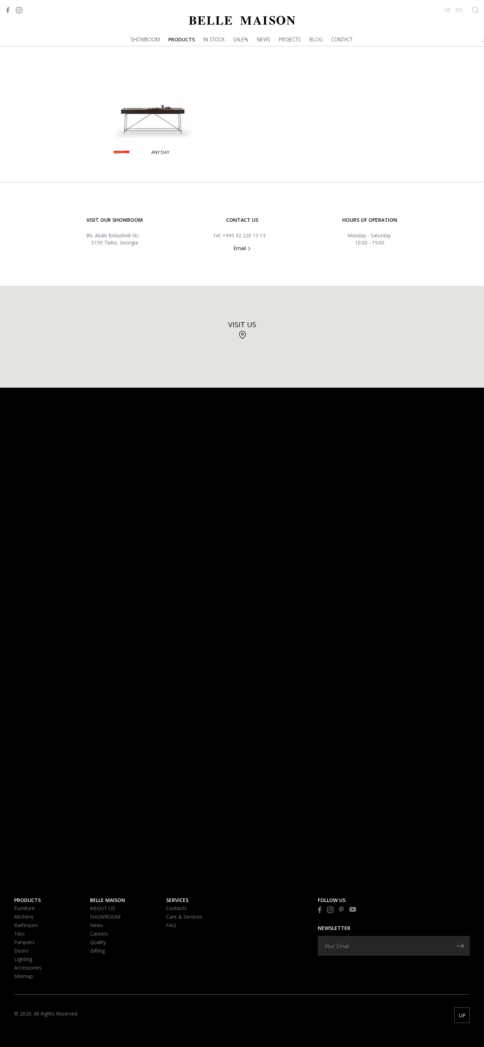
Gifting (97, 950)
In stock (214, 39)
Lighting (23, 959)
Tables (22, 71)
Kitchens (24, 916)
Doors (21, 950)
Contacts (176, 908)
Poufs (22, 130)
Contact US (242, 219)
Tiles (19, 933)
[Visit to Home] (242, 20)
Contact (342, 39)
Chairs (22, 81)
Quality (98, 942)
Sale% (240, 39)
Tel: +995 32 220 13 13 (239, 235)
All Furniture (31, 150)
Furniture (24, 908)
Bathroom (26, 925)
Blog (315, 39)
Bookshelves (31, 111)
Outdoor (26, 140)
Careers (99, 933)
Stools (23, 91)
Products (181, 39)
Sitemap (23, 976)
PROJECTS (290, 39)
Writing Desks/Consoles (47, 120)
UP (462, 1015)
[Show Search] (475, 10)
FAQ (171, 925)
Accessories (27, 967)
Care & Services (184, 916)
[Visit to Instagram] (19, 10)
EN (459, 10)
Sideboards (29, 101)
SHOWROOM (145, 39)
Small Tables (30, 61)
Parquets (24, 942)
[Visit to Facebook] (7, 10)
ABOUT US (102, 908)
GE (447, 10)
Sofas (21, 51)
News (263, 39)
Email (240, 248)
